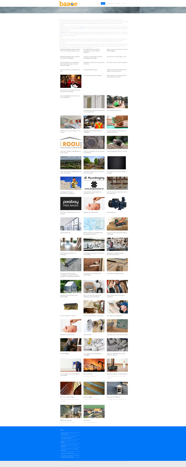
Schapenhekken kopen (90, 69)
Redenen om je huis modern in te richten (117, 10)
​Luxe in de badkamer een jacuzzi (93, 315)
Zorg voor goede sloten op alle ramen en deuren (116, 354)
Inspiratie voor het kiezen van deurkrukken (92, 274)
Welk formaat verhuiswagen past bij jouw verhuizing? (70, 172)
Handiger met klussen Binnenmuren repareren (67, 192)
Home (98, 3)
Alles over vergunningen (67, 397)
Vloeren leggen (88, 397)
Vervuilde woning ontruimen (115, 273)
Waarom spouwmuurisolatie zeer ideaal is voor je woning (116, 70)
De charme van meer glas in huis (116, 56)
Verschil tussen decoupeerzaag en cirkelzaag (117, 233)
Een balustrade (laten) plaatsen (93, 75)
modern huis (64, 32)
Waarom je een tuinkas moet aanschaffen (69, 296)
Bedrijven (118, 3)
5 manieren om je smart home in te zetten (116, 172)
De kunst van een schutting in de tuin (70, 70)
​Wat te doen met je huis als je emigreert (115, 296)
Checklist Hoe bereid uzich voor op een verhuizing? (94, 172)
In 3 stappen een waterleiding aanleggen (92, 354)
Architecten (87, 420)
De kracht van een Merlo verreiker (117, 62)
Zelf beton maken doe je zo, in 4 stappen (69, 213)
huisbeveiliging (64, 353)
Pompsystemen (111, 212)
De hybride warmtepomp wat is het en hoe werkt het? (94, 111)
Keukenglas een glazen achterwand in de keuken (94, 253)
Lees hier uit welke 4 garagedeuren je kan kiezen (70, 151)
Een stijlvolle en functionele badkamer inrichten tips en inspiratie (92, 51)
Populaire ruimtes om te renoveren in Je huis (94, 63)
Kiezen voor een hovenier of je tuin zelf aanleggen (117, 50)
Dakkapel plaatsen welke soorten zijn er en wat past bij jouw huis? (70, 50)
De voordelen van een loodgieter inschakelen (70, 374)
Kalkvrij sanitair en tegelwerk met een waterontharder (93, 233)
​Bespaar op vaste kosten (91, 212)
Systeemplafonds (65, 232)
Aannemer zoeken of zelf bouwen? (117, 374)
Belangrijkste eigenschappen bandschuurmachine (115, 253)
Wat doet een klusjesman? (114, 315)
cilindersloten (88, 334)
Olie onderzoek (88, 374)
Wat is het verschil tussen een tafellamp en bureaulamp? (92, 296)
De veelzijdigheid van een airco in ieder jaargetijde (70, 96)
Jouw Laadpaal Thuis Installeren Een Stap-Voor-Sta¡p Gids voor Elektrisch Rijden (69, 64)
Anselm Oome (81, 27)
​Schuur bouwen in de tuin (68, 315)
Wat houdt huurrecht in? (114, 110)
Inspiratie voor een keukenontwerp (117, 334)
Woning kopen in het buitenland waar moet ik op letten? (116, 76)
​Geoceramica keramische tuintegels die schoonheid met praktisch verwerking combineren (70, 275)
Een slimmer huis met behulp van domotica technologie (70, 90)
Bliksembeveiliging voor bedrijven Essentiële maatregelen (70, 57)
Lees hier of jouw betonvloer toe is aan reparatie (117, 192)
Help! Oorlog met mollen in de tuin (117, 151)
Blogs (103, 3)
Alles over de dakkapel (113, 397)
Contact (124, 3)
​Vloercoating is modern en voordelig (68, 253)
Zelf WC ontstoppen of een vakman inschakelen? (94, 151)
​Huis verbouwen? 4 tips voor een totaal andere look (116, 131)
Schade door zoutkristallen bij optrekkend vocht (92, 192)
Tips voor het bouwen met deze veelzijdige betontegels (93, 57)
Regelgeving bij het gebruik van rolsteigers (93, 131)
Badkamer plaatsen (66, 420)
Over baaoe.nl (109, 3)
